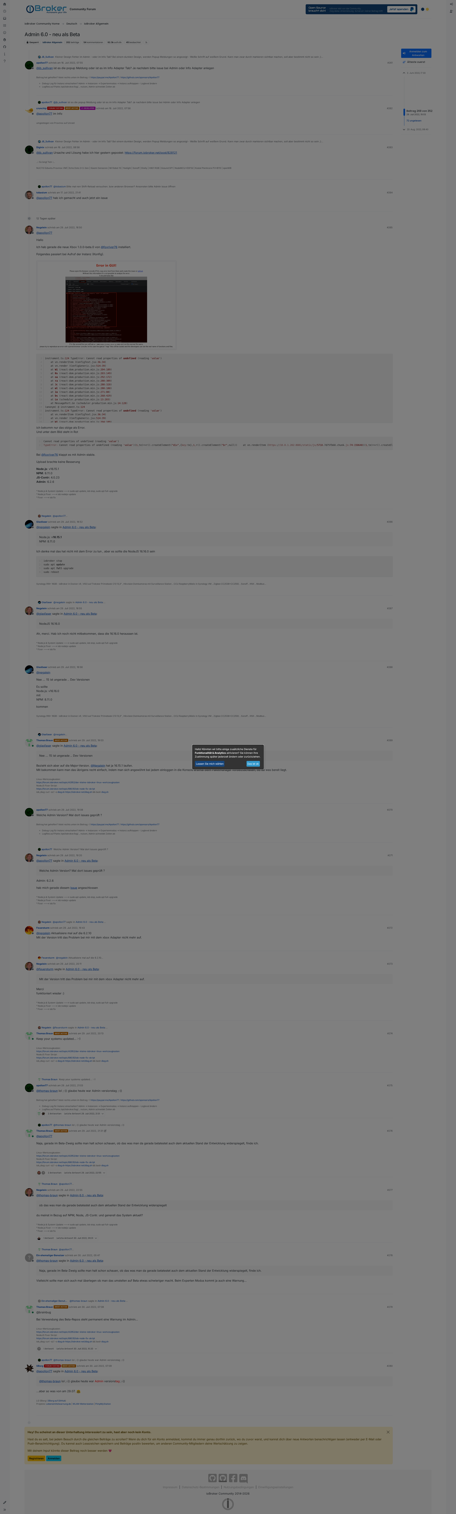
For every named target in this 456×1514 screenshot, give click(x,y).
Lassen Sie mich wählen (210, 763)
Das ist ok (253, 763)
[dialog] (228, 757)
